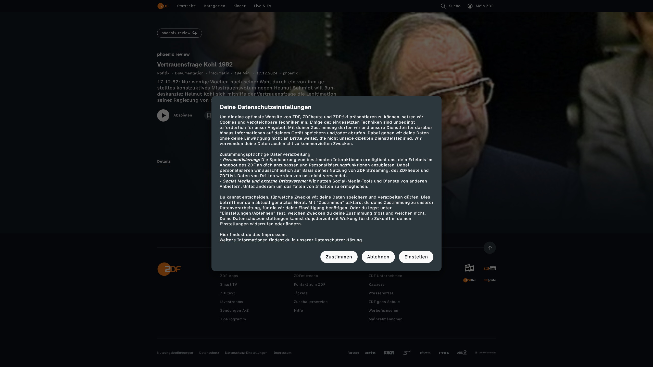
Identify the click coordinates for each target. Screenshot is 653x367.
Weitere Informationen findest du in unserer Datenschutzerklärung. (291, 240)
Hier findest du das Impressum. (253, 234)
